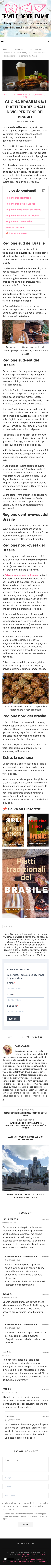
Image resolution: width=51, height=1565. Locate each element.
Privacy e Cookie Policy (27, 1555)
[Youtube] (25, 33)
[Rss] (34, 33)
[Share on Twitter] (33, 1037)
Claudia (7, 1294)
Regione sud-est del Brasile (20, 203)
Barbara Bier (30, 121)
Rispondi (45, 1219)
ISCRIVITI (13, 1019)
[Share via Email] (41, 1037)
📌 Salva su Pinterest (17, 233)
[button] (4, 1173)
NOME (10, 994)
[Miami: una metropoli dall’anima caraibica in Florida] (25, 1168)
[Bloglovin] (30, 33)
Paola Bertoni (10, 1219)
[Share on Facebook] (30, 1037)
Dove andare (18, 49)
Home (4, 49)
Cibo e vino (8, 926)
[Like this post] (28, 1037)
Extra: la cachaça (15, 227)
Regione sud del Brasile (18, 197)
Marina (6, 1351)
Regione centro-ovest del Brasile (23, 209)
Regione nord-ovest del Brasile (22, 215)
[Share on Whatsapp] (38, 1037)
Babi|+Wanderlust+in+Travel (22, 1256)
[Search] (48, 41)
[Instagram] (17, 33)
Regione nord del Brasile (19, 221)
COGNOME (12, 1006)
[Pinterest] (21, 33)
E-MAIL (10, 983)
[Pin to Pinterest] (36, 1037)
